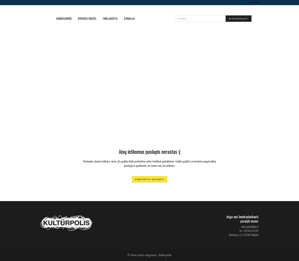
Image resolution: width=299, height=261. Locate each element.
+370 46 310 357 (251, 231)
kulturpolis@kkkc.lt (250, 227)
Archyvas (254, 2)
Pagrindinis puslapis (149, 179)
